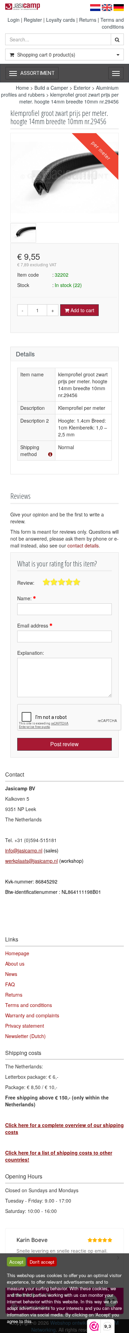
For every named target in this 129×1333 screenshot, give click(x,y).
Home (22, 87)
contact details (83, 545)
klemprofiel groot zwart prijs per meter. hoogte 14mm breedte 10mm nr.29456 (69, 98)
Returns (87, 19)
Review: (25, 582)
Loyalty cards (60, 19)
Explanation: (30, 652)
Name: (25, 598)
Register (33, 19)
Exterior (82, 87)
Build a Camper (51, 87)
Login (14, 19)
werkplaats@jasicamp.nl (31, 860)
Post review (64, 744)
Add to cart (81, 310)
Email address (33, 625)
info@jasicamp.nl (23, 850)
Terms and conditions (112, 23)
